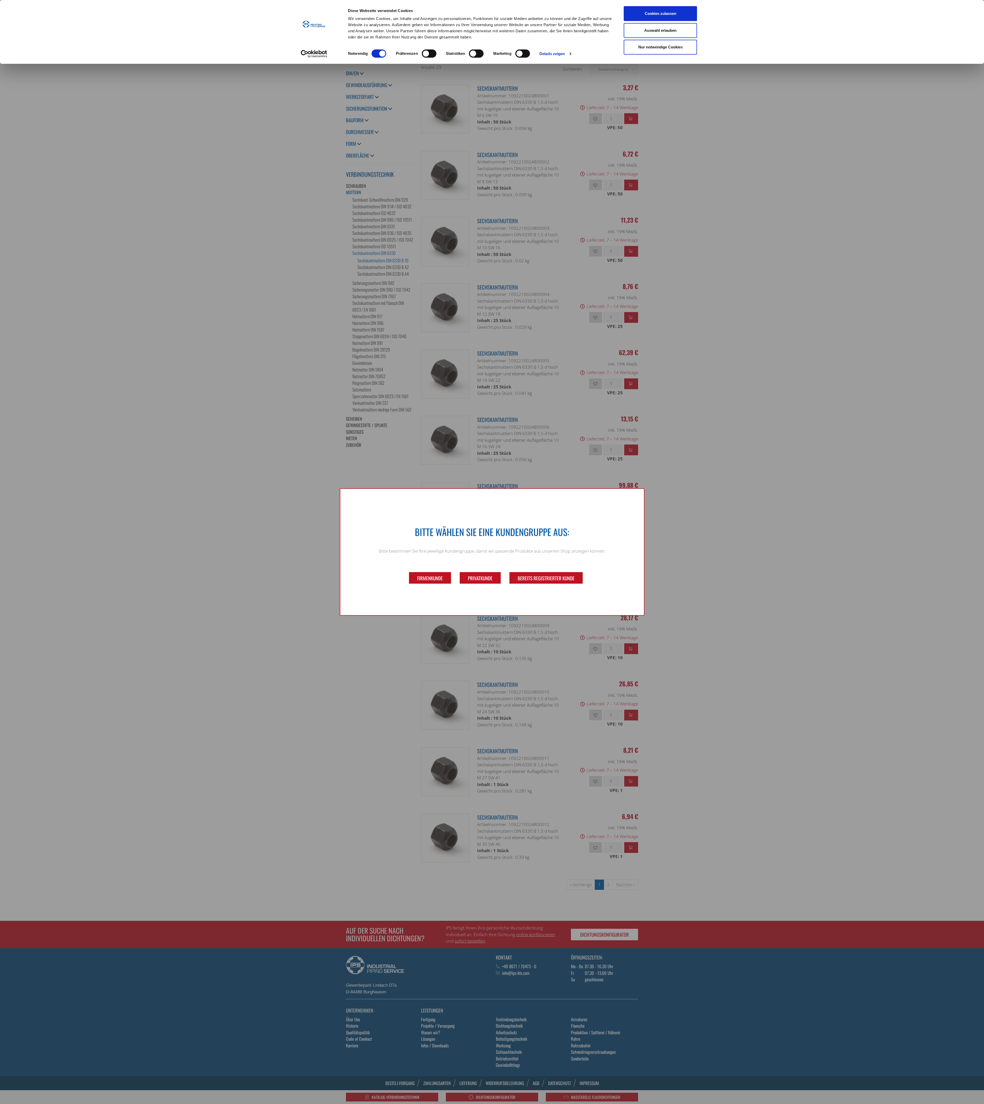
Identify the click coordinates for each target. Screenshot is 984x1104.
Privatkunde (480, 578)
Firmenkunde (430, 578)
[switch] (429, 53)
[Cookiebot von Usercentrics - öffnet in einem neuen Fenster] (314, 54)
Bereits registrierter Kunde (546, 578)
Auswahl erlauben (660, 30)
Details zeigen (552, 53)
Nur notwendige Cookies (660, 47)
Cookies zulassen (660, 13)
